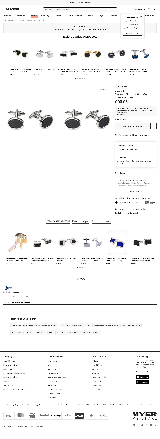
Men (4, 20)
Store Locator (53, 373)
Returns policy (12, 405)
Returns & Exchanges (11, 377)
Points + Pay (8, 369)
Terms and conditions (74, 405)
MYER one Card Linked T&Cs (113, 405)
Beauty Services (54, 381)
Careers (95, 369)
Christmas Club (98, 385)
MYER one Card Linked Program (15, 389)
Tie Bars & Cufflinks (32, 20)
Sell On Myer (97, 389)
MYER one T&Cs (92, 405)
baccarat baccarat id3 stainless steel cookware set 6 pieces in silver (117, 325)
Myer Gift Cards (98, 365)
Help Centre (52, 361)
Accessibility (52, 397)
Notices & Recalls (54, 393)
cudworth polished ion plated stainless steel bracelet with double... (34, 325)
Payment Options (10, 365)
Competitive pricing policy (31, 405)
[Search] (115, 10)
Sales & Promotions (55, 389)
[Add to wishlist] (153, 126)
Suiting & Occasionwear (16, 20)
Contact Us (52, 369)
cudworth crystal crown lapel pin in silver (75, 325)
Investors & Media (99, 377)
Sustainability (97, 381)
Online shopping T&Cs (54, 405)
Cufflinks (43, 20)
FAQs (50, 365)
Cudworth (119, 91)
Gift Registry (52, 385)
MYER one (95, 361)
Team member (147, 405)
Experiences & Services (57, 377)
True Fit (6, 381)
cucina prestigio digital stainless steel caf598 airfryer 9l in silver (78, 332)
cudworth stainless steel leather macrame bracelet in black (32, 332)
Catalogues (8, 385)
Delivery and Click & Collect (14, 373)
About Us (95, 373)
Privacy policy (132, 405)
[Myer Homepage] (12, 10)
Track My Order (9, 361)
